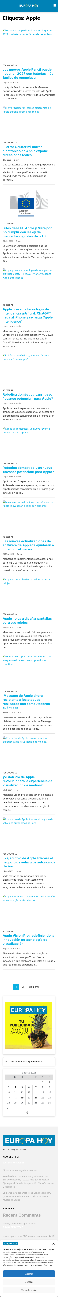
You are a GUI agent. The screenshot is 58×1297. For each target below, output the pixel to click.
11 (15, 1092)
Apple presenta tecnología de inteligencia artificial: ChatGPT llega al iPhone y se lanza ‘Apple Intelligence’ (28, 315)
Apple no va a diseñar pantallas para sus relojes (27, 621)
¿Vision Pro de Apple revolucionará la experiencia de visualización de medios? (27, 781)
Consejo (31, 1236)
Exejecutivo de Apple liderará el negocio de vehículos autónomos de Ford (29, 862)
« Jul (28, 1112)
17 (8, 1097)
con (25, 1236)
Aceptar (29, 1273)
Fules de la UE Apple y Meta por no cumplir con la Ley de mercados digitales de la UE (27, 232)
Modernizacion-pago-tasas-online (20, 1170)
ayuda (13, 1236)
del (52, 1235)
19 (22, 1097)
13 (29, 1092)
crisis (45, 1236)
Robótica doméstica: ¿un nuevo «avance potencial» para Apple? (28, 470)
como (19, 1236)
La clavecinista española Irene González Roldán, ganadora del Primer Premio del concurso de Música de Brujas (27, 1196)
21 (36, 1097)
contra (39, 1236)
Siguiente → (36, 986)
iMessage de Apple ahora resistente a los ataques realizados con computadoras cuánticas (26, 702)
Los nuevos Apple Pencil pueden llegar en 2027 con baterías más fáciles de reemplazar (28, 73)
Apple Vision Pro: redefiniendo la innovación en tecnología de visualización (28, 940)
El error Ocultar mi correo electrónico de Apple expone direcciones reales (25, 151)
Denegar (29, 1282)
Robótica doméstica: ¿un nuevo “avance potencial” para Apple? (28, 396)
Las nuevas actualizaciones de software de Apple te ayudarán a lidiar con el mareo (28, 545)
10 (8, 1092)
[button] (53, 1243)
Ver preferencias (29, 1290)
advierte (6, 1236)
